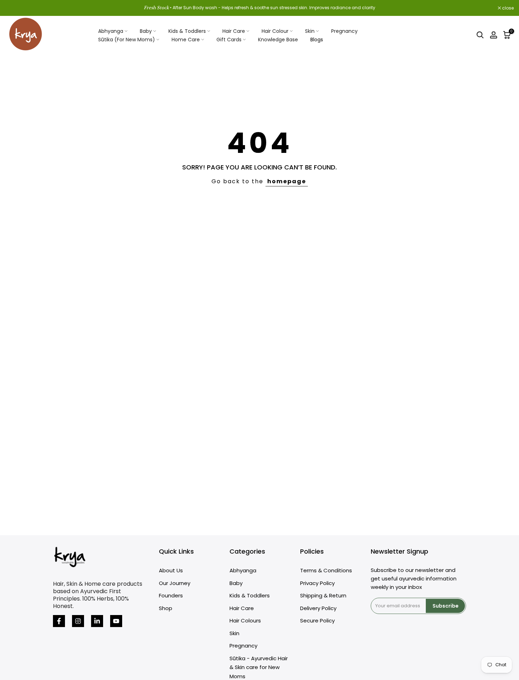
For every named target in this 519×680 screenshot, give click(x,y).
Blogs (316, 39)
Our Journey (174, 583)
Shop (165, 608)
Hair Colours (245, 620)
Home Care (186, 39)
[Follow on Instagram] (78, 621)
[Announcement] (259, 7)
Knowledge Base (278, 39)
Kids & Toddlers (187, 31)
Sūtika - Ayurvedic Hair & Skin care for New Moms (258, 667)
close (14, 8)
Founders (171, 595)
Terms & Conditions (326, 570)
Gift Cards (228, 39)
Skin (310, 31)
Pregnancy (344, 31)
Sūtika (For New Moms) (126, 39)
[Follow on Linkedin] (97, 621)
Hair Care (233, 31)
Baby (146, 31)
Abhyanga (110, 31)
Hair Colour (275, 31)
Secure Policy (317, 620)
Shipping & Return (323, 595)
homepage (286, 181)
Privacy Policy (317, 583)
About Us (171, 570)
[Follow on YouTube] (116, 621)
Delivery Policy (318, 608)
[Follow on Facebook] (59, 621)
